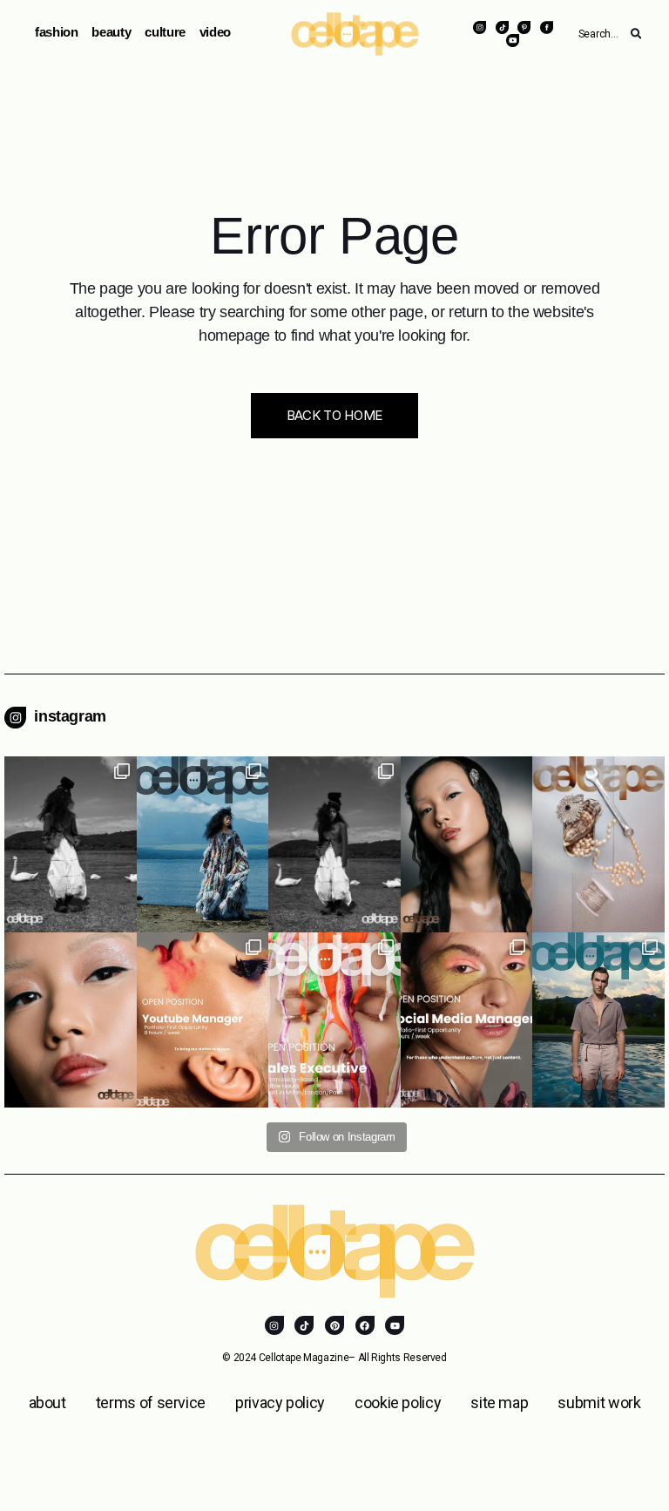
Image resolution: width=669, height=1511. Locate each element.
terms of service (151, 1402)
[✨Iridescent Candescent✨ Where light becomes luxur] (467, 844)
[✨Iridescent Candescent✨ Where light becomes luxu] (70, 1020)
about (47, 1402)
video (215, 31)
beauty (111, 31)
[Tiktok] (304, 1325)
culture (165, 31)
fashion (56, 31)
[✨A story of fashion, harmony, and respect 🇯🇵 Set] (70, 844)
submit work (599, 1402)
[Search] (636, 33)
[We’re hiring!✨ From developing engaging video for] (203, 1020)
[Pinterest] (334, 1325)
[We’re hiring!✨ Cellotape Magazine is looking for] (334, 1020)
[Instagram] (274, 1325)
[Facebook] (365, 1325)
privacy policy (280, 1402)
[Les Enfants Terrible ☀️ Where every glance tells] (598, 1020)
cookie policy (398, 1402)
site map (499, 1402)
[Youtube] (394, 1325)
